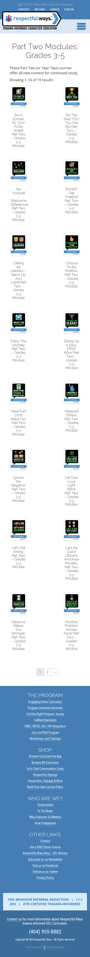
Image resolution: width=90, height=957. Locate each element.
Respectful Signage (45, 774)
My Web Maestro (55, 947)
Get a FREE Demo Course (45, 847)
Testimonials (45, 805)
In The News (45, 811)
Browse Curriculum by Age (45, 756)
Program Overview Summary (45, 708)
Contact (23, 9)
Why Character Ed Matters (45, 817)
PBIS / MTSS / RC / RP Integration (45, 726)
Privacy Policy (45, 877)
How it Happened (45, 823)
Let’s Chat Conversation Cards (45, 768)
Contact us (14, 919)
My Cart (39, 9)
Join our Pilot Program (45, 732)
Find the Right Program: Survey (45, 714)
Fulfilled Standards (45, 720)
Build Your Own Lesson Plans (45, 787)
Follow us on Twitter (45, 871)
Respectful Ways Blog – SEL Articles (45, 853)
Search (53, 9)
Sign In (68, 9)
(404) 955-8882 (45, 932)
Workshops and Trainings (45, 738)
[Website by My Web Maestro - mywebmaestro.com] (44, 947)
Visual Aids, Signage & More (45, 781)
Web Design (32, 947)
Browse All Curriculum (45, 762)
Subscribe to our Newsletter (45, 859)
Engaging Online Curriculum (45, 702)
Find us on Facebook (45, 865)
